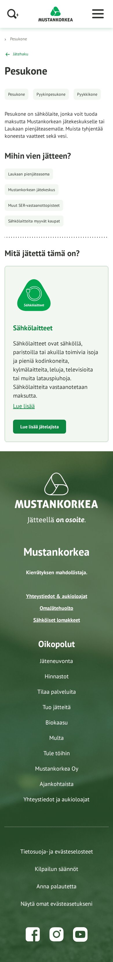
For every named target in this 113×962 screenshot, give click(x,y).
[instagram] (56, 934)
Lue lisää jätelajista (39, 427)
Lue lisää (24, 406)
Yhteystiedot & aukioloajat (56, 596)
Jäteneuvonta (56, 661)
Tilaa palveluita (56, 691)
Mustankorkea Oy (56, 768)
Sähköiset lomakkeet (56, 620)
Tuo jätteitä (57, 707)
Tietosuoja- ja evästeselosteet (56, 851)
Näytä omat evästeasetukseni (56, 903)
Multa (56, 738)
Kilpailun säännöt (56, 869)
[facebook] (32, 934)
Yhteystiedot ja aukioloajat (56, 799)
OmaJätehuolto (56, 608)
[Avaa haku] (13, 14)
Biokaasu (56, 722)
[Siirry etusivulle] (55, 13)
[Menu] (98, 14)
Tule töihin (56, 753)
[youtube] (80, 934)
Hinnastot (57, 676)
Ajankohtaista (57, 784)
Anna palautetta (56, 886)
